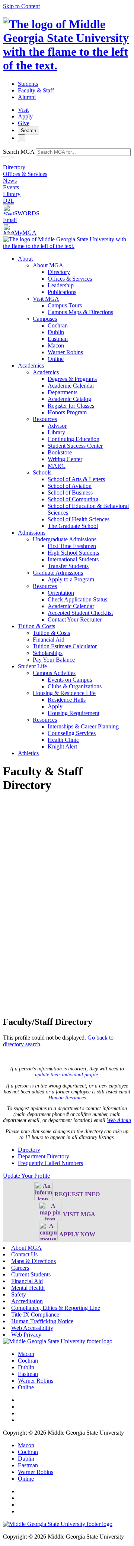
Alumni (27, 97)
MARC (57, 466)
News (10, 180)
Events (11, 187)
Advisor (57, 426)
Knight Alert (62, 746)
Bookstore (60, 452)
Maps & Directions (33, 1261)
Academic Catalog (69, 399)
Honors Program (67, 412)
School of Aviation (70, 486)
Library (11, 194)
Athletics (28, 753)
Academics (31, 365)
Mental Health (28, 1288)
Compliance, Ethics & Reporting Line (55, 1308)
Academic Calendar (71, 385)
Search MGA (18, 152)
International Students (73, 559)
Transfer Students (68, 566)
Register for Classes (71, 405)
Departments (62, 392)
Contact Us (24, 1254)
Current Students (31, 1274)
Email (10, 220)
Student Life (32, 666)
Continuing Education (73, 439)
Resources (45, 419)
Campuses (45, 319)
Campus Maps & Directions (80, 312)
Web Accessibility (32, 1328)
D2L (8, 201)
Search (28, 130)
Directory (14, 167)
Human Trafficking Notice (42, 1321)
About (25, 258)
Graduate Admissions (58, 573)
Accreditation (27, 1301)
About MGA (48, 265)
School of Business (70, 492)
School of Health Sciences (78, 519)
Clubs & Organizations (75, 686)
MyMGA (25, 232)
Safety (18, 1294)
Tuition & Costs (36, 626)
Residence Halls (67, 700)
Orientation (61, 593)
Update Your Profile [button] (26, 1175)
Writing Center (65, 459)
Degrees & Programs (72, 379)
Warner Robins (65, 352)
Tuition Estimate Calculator (65, 646)
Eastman (58, 339)
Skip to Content (21, 6)
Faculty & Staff (36, 90)
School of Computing (73, 499)
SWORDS (26, 213)
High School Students (73, 552)
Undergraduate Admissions (64, 539)
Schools (42, 472)
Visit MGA (46, 299)
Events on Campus (70, 679)
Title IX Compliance (35, 1314)
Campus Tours (65, 305)
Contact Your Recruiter (75, 619)
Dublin (56, 332)
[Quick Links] (21, 138)
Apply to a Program (71, 579)
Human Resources (67, 1097)
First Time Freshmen (72, 546)
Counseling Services (72, 733)
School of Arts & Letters (76, 479)
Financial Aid (48, 639)
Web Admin (119, 1120)
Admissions (31, 532)
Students (28, 84)
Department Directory (43, 1156)
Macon (56, 345)
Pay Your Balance (54, 659)
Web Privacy (26, 1334)
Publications (62, 292)
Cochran (58, 325)
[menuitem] (74, 308)
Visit (23, 110)
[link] (57, 1341)
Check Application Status (77, 599)
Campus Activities (54, 673)
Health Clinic (63, 740)
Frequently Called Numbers (50, 1163)
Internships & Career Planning (83, 726)
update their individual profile (66, 1074)
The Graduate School (73, 526)
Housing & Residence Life (64, 693)
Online (56, 359)
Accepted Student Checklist (80, 613)
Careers (20, 1268)
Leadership (61, 285)
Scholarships (48, 653)
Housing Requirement (73, 713)
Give (23, 123)
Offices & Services (25, 174)
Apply (25, 116)
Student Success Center (75, 446)
